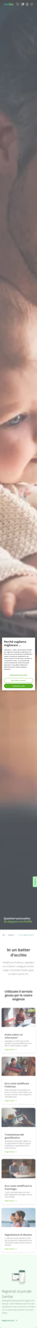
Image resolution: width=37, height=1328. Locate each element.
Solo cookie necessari (18, 680)
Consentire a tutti (18, 686)
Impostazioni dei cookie (18, 675)
